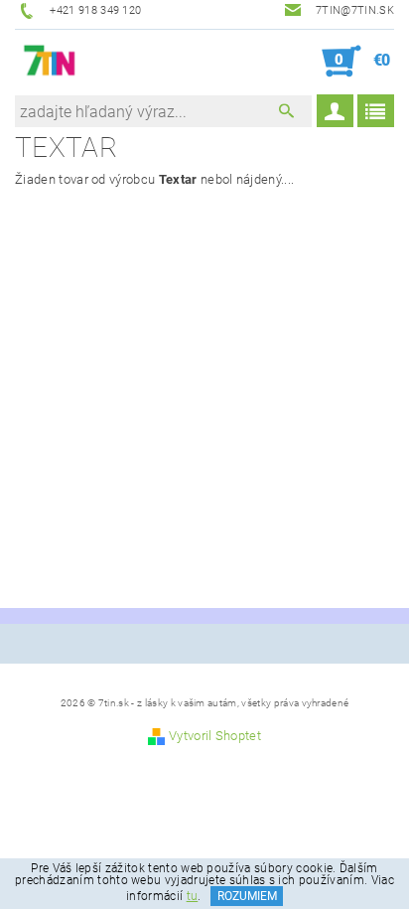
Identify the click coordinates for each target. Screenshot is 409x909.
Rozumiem (247, 896)
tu (193, 896)
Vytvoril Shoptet (215, 735)
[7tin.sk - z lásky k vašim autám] (50, 61)
